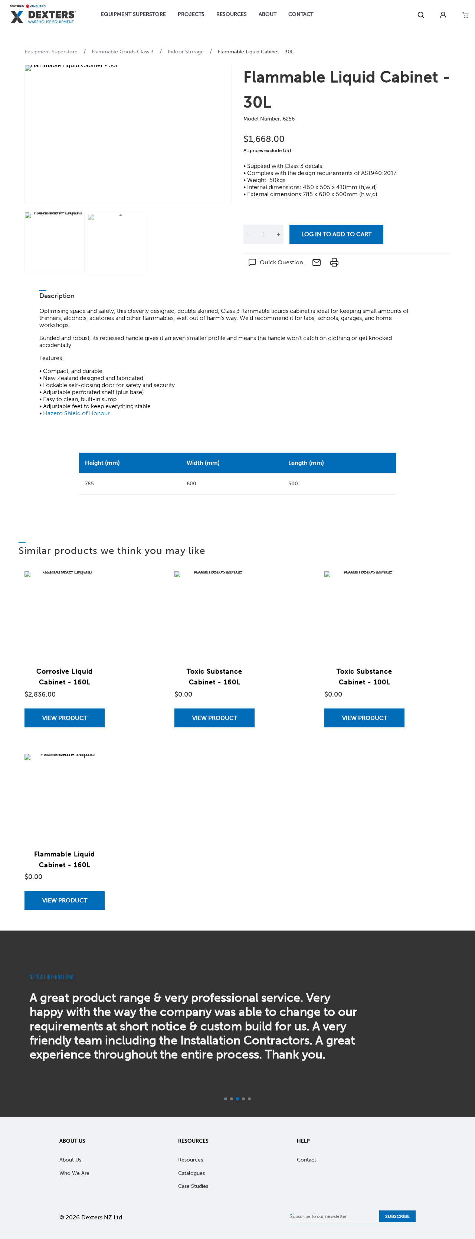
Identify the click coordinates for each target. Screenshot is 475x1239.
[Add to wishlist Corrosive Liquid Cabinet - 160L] (92, 584)
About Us (72, 1141)
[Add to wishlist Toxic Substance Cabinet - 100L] (391, 584)
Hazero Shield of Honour (76, 413)
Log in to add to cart (336, 234)
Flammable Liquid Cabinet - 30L (256, 52)
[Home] (43, 15)
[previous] (14, 1023)
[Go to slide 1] (225, 1098)
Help (303, 1141)
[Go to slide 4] (243, 1098)
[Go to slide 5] (249, 1098)
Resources (193, 1141)
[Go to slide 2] (231, 1098)
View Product (64, 717)
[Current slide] (237, 1099)
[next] (461, 1023)
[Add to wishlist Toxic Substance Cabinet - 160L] (242, 584)
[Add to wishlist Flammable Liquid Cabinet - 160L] (92, 767)
